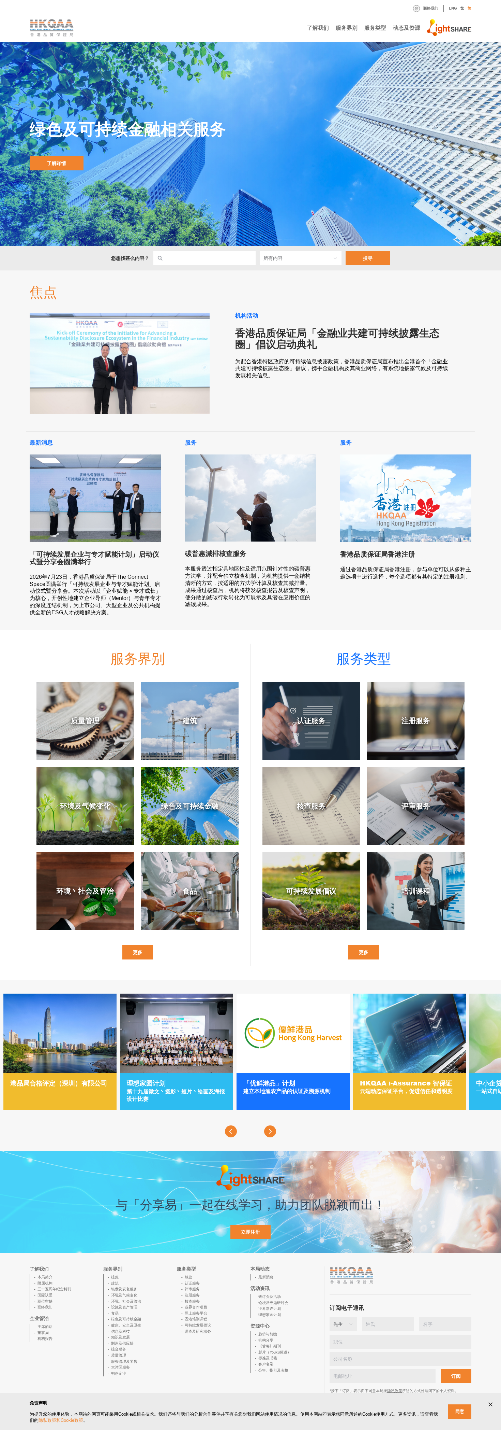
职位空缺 (44, 1301)
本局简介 (44, 1277)
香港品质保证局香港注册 (377, 554)
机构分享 (265, 1340)
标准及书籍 (267, 1358)
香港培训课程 (196, 1319)
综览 (115, 1277)
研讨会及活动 (269, 1296)
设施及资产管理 (124, 1307)
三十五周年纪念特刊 (54, 1289)
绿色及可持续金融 (126, 1319)
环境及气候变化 (124, 1295)
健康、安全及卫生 (126, 1325)
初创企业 (118, 1373)
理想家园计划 (269, 1315)
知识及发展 (120, 1337)
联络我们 (430, 8)
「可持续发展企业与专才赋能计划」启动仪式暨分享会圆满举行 (94, 557)
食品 (115, 1313)
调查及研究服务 (198, 1331)
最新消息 (265, 1277)
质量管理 (118, 1355)
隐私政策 (394, 1391)
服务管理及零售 (124, 1361)
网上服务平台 (196, 1313)
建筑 (115, 1283)
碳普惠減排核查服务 (215, 553)
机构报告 (44, 1338)
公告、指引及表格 (273, 1370)
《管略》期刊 (269, 1346)
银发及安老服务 (124, 1289)
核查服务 (192, 1301)
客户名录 (265, 1364)
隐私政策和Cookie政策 (61, 1420)
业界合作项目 (196, 1307)
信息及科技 (120, 1331)
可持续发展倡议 (198, 1325)
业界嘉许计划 (269, 1308)
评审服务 (192, 1289)
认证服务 (192, 1283)
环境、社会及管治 (126, 1301)
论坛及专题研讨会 (273, 1303)
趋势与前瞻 (267, 1334)
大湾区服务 (120, 1367)
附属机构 (44, 1283)
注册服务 (192, 1295)
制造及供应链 (122, 1343)
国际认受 (44, 1295)
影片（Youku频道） (274, 1352)
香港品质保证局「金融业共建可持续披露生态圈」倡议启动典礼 (337, 338)
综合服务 (118, 1349)
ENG (453, 8)
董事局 (43, 1333)
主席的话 (44, 1326)
